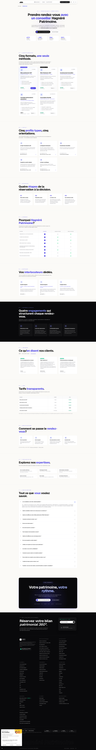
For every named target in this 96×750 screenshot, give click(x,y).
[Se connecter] (76, 2)
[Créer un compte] (74, 2)
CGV (75, 748)
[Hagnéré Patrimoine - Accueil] (22, 2)
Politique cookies (40, 447)
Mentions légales (66, 748)
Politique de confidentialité (34, 447)
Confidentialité (72, 748)
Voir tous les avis (33, 353)
